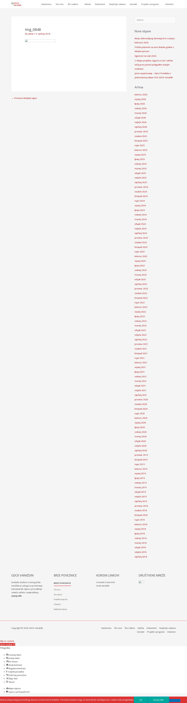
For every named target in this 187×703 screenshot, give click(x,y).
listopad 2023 (141, 247)
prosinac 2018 (141, 505)
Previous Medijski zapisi (24, 98)
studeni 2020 (141, 404)
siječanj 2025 (141, 182)
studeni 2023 (141, 242)
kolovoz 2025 (141, 150)
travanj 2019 (141, 487)
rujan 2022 (140, 302)
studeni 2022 (141, 293)
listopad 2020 (141, 408)
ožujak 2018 (140, 547)
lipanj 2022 (140, 316)
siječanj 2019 (141, 501)
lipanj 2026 (140, 103)
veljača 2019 (140, 496)
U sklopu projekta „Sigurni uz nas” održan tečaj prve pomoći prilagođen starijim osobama (154, 64)
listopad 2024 (141, 196)
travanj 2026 (141, 113)
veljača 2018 (140, 552)
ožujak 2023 (140, 279)
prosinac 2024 (141, 187)
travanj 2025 (141, 168)
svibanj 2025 (141, 163)
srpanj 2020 (140, 422)
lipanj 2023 (140, 265)
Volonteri (169, 4)
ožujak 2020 (140, 441)
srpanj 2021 (140, 367)
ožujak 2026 (140, 117)
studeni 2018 (141, 510)
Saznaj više (158, 699)
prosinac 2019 (141, 455)
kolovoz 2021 (141, 362)
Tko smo (59, 4)
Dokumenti (100, 4)
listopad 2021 (141, 353)
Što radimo (73, 4)
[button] (7, 644)
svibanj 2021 (141, 376)
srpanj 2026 (140, 99)
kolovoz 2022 (141, 307)
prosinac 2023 (141, 237)
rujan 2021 (140, 358)
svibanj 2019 (141, 482)
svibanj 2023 (141, 270)
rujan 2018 (140, 519)
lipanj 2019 (140, 478)
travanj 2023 (141, 274)
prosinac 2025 (141, 131)
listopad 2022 (141, 297)
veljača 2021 (140, 390)
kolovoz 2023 (141, 256)
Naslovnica (46, 4)
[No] (174, 700)
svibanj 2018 (141, 538)
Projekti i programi (150, 4)
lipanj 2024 (140, 210)
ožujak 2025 (140, 173)
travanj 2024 (141, 219)
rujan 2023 (140, 251)
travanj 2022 (141, 325)
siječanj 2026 (141, 126)
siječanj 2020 (141, 450)
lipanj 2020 (140, 427)
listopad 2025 (141, 140)
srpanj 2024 (140, 205)
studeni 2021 (141, 348)
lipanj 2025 (140, 159)
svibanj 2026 (141, 108)
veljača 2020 (140, 445)
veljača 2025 (140, 177)
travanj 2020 (141, 436)
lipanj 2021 (140, 371)
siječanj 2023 (141, 284)
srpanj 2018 (140, 528)
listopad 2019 (141, 459)
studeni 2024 (141, 191)
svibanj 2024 (141, 214)
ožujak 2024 (140, 224)
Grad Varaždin (102, 585)
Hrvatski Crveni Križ (105, 582)
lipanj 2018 (140, 533)
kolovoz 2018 (141, 524)
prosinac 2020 (141, 399)
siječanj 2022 (141, 339)
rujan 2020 (140, 413)
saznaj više (16, 595)
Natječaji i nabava (117, 4)
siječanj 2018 (141, 556)
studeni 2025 (141, 136)
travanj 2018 (141, 542)
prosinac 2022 (141, 288)
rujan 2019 (140, 464)
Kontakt (133, 4)
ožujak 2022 (140, 330)
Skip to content (7, 641)
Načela (87, 4)
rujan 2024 (140, 200)
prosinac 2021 (141, 344)
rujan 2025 (140, 145)
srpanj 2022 (140, 311)
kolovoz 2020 (141, 418)
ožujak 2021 (140, 385)
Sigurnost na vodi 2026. (146, 55)
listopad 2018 (141, 515)
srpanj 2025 (140, 154)
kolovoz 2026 (141, 94)
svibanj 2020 (141, 432)
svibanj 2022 (141, 321)
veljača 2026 (140, 122)
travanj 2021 (141, 381)
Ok (140, 699)
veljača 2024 (140, 228)
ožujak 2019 (140, 491)
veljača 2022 (140, 334)
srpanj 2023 (140, 260)
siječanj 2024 (141, 233)
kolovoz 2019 (141, 468)
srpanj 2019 (140, 473)
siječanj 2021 (141, 395)
